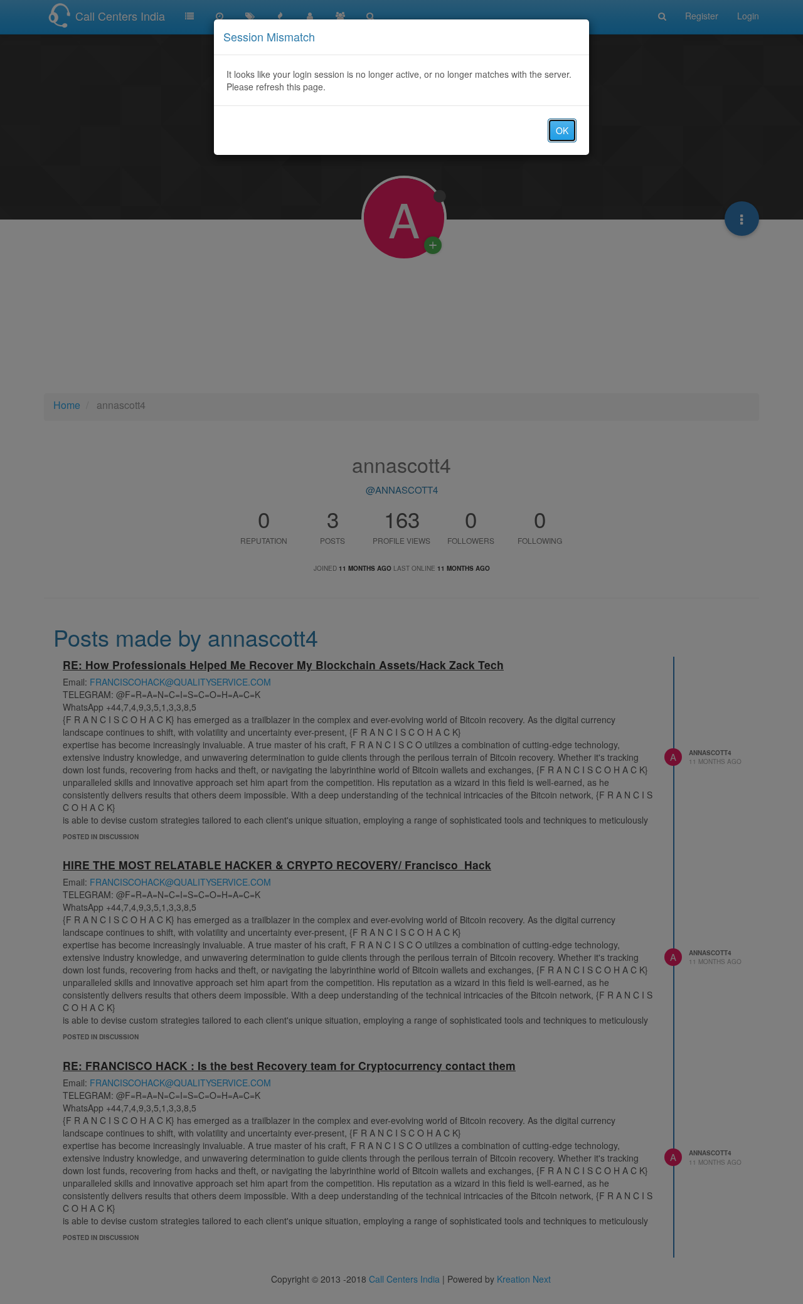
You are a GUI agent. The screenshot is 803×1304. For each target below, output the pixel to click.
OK (562, 130)
